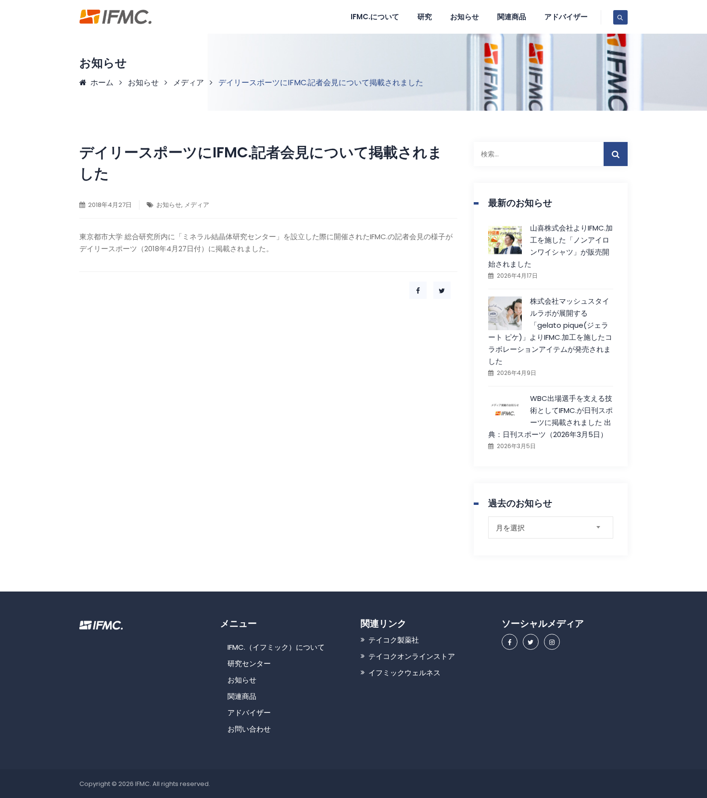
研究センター (249, 663)
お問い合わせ (249, 729)
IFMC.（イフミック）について (276, 647)
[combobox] (550, 527)
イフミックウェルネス (404, 673)
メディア (196, 204)
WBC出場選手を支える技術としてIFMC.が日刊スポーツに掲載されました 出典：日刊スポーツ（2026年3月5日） (550, 416)
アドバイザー (566, 17)
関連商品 (241, 696)
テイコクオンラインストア (411, 656)
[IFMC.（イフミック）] (115, 17)
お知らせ (464, 17)
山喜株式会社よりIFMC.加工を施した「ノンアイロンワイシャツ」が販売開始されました (550, 246)
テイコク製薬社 (393, 640)
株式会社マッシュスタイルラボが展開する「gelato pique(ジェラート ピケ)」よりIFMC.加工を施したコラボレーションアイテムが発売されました (550, 331)
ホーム (100, 82)
